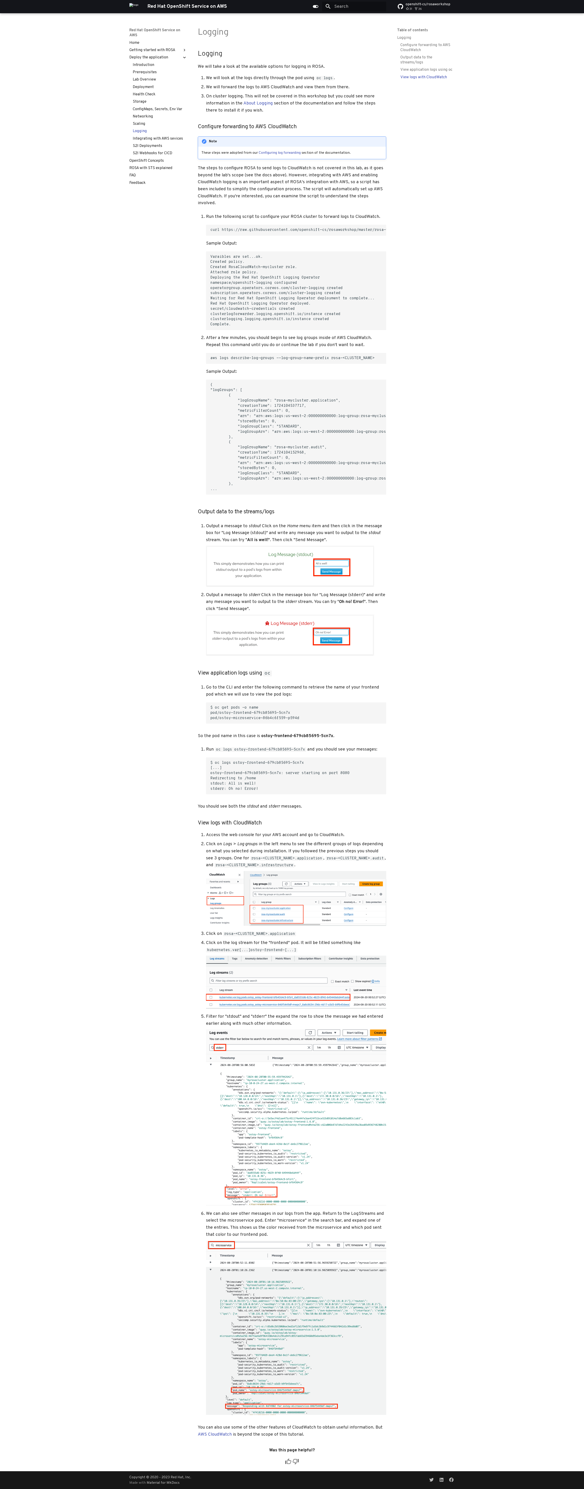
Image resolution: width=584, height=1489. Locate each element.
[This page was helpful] (288, 1461)
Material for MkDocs (163, 1483)
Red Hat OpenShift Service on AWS (154, 33)
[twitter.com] (431, 1480)
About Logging (258, 103)
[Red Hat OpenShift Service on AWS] (134, 6)
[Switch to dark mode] (315, 6)
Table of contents (412, 30)
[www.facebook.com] (451, 1480)
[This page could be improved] (295, 1461)
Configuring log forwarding (280, 153)
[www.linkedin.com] (441, 1480)
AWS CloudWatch (215, 1434)
